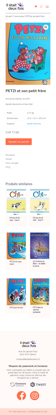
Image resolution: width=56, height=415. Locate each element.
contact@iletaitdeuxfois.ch (28, 359)
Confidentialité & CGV (37, 411)
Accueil (9, 16)
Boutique (10, 155)
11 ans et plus (18, 16)
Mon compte (12, 163)
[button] (45, 27)
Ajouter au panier (18, 141)
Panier (9, 159)
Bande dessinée (34, 123)
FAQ (8, 167)
